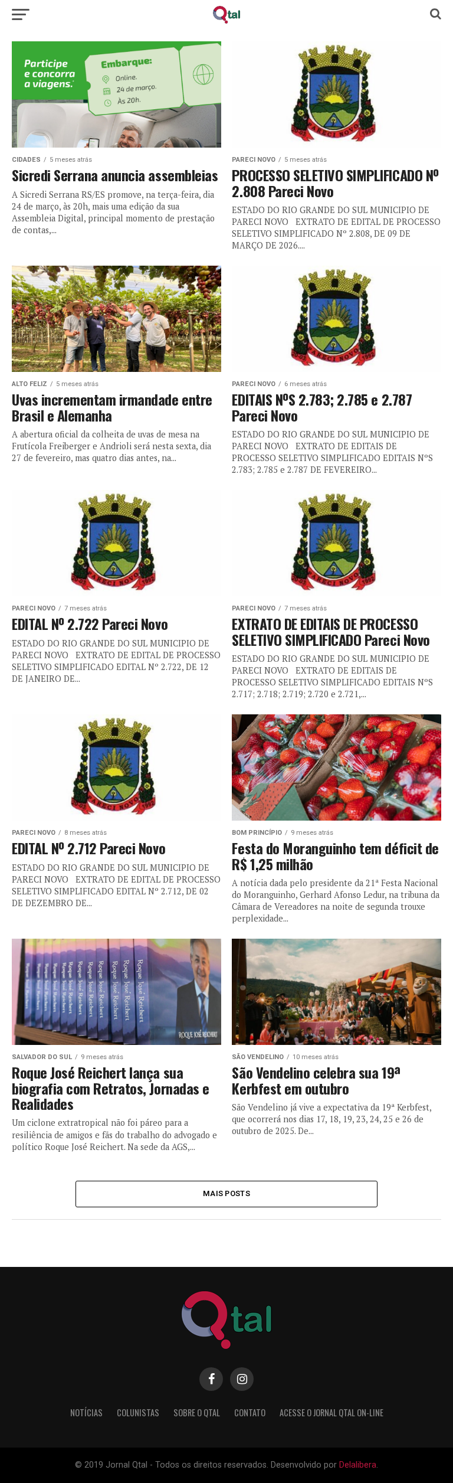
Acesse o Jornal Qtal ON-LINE (331, 1412)
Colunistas (138, 1412)
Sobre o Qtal (196, 1412)
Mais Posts (226, 1193)
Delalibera (357, 1465)
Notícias (86, 1412)
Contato (249, 1412)
